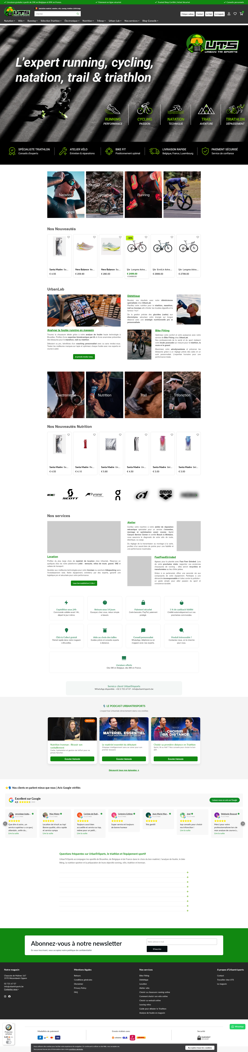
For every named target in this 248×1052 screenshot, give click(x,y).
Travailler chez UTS (225, 979)
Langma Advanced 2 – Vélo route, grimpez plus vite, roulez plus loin (191, 269)
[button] (5, 824)
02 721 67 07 (10, 983)
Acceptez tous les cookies (200, 1047)
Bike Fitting (144, 975)
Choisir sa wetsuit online (150, 1000)
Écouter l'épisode (72, 759)
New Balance (82, 269)
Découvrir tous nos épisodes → (124, 770)
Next (196, 495)
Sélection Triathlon (50, 20)
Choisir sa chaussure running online (154, 992)
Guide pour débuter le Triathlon (152, 1008)
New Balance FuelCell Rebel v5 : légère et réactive (92, 269)
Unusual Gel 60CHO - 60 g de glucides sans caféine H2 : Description (144, 467)
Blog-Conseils (149, 20)
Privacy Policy (80, 988)
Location (143, 984)
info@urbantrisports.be (14, 986)
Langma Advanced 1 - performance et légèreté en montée (139, 269)
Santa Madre (56, 269)
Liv (128, 269)
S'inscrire (157, 948)
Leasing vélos (145, 1004)
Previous (52, 495)
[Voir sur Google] (11, 815)
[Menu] (13, 1024)
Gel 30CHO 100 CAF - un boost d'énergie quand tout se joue (170, 467)
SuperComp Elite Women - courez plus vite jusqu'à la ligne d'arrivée (118, 269)
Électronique (71, 20)
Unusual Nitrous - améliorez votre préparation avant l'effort (118, 467)
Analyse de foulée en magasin (152, 1013)
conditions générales (76, 1049)
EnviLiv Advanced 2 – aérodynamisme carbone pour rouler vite (165, 269)
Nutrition (87, 20)
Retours (77, 975)
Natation (8, 20)
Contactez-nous (11, 989)
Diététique (133, 296)
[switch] (8, 1042)
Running (32, 20)
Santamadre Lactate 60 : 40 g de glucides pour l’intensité (66, 269)
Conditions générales (83, 979)
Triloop (100, 20)
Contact (220, 975)
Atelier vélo (144, 988)
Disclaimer (78, 984)
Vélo (20, 20)
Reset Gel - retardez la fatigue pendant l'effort (92, 467)
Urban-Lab (114, 20)
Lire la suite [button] (13, 833)
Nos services (131, 20)
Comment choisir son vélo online (153, 996)
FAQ (76, 992)
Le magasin (222, 984)
